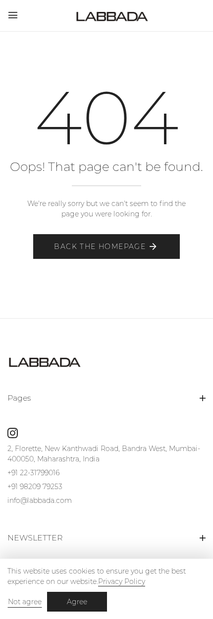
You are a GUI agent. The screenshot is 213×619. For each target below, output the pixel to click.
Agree (77, 601)
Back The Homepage (100, 246)
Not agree (25, 601)
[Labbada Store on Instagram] (12, 433)
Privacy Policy (121, 581)
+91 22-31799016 (33, 472)
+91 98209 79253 (34, 486)
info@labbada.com (39, 500)
